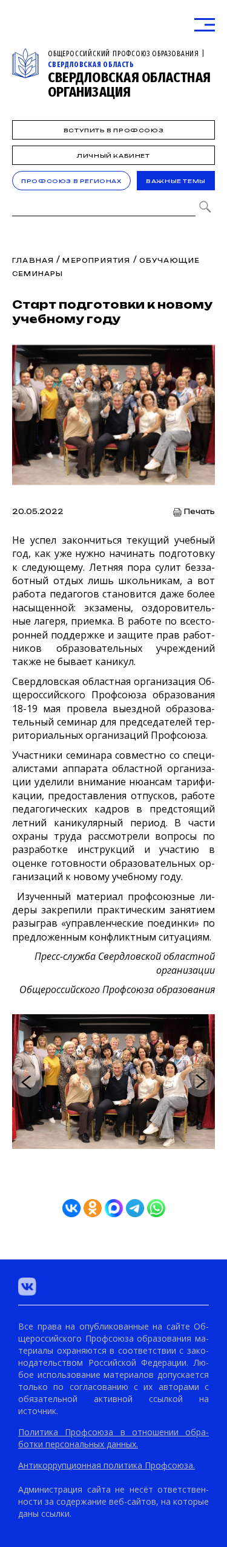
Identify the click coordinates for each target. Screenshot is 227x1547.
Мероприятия (96, 260)
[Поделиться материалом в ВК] (71, 1208)
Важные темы (176, 181)
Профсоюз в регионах (71, 181)
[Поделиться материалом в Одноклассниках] (93, 1208)
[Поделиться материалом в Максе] (114, 1208)
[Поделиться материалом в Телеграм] (135, 1208)
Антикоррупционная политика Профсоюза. (106, 1465)
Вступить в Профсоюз (113, 130)
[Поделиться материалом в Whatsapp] (156, 1208)
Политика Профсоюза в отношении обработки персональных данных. (113, 1438)
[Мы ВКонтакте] (27, 1287)
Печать (199, 512)
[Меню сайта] (204, 25)
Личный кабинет (113, 155)
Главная (33, 260)
